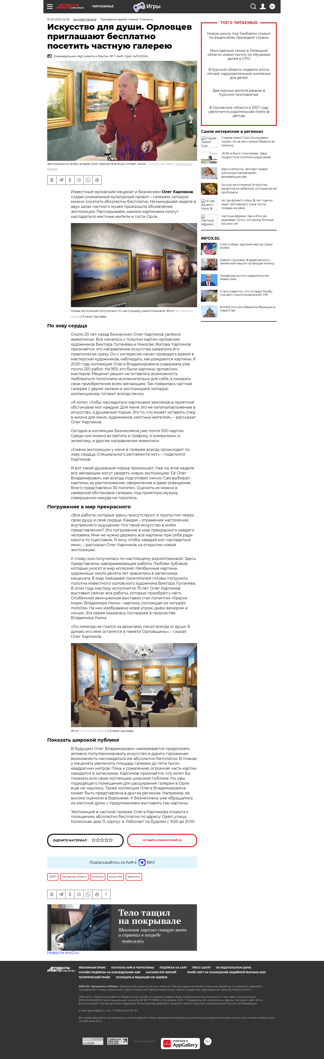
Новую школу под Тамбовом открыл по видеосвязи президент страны (239, 36)
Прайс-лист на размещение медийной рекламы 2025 (226, 972)
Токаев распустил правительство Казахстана (244, 277)
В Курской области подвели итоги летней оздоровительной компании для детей (239, 74)
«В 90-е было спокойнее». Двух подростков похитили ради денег (246, 155)
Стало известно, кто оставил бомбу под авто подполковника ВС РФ (246, 293)
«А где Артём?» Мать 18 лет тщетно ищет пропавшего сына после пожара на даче (247, 204)
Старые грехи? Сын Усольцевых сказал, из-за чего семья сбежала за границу (247, 141)
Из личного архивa (94, 731)
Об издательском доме (233, 967)
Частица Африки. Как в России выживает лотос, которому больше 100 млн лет (247, 219)
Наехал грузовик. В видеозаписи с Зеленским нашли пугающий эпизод (247, 261)
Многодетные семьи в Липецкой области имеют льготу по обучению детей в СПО (239, 55)
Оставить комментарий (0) (162, 840)
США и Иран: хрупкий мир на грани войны (246, 246)
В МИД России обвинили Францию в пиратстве (247, 308)
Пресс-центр (201, 967)
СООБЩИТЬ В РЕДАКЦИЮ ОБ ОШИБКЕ (141, 977)
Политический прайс (94, 977)
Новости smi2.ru (63, 952)
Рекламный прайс (92, 967)
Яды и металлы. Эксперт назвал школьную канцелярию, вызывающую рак (244, 172)
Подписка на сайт (173, 967)
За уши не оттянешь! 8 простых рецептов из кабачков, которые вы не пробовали (249, 188)
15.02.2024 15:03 (58, 19)
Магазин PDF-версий (161, 972)
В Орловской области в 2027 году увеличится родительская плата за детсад (238, 112)
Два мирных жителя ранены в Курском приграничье (239, 93)
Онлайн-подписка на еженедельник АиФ (109, 972)
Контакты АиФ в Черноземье (132, 967)
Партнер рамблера (144, 1041)
